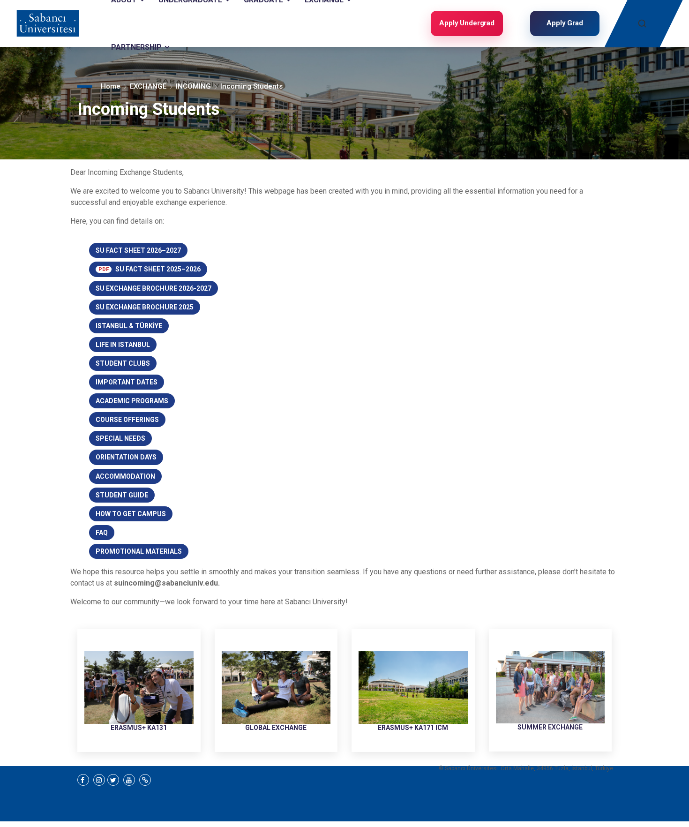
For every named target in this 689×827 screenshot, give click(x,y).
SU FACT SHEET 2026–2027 (138, 250)
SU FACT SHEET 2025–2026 (149, 269)
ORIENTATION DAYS (126, 457)
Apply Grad (565, 23)
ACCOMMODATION (125, 476)
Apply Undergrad (466, 23)
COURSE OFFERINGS (127, 419)
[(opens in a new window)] (83, 780)
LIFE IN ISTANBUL (123, 344)
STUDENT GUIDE (122, 495)
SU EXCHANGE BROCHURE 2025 (145, 307)
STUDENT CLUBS (123, 363)
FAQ (102, 532)
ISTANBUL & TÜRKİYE (129, 326)
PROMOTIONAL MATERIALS (139, 551)
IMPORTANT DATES (126, 382)
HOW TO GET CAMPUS (131, 514)
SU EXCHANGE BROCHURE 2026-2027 (153, 288)
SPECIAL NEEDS (120, 438)
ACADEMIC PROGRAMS (132, 401)
